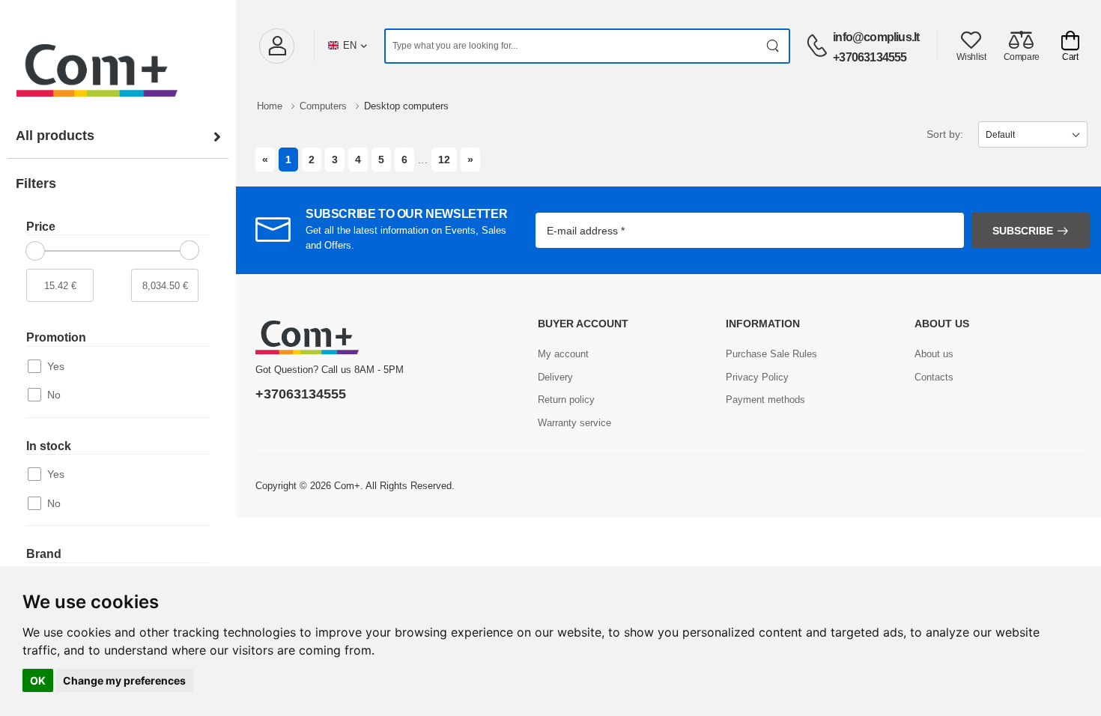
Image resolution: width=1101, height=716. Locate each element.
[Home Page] (118, 55)
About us (934, 353)
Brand (43, 553)
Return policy (566, 399)
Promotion (56, 337)
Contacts (934, 377)
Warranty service (574, 422)
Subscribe (1022, 231)
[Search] (773, 46)
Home (271, 106)
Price (40, 226)
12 (444, 160)
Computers (325, 106)
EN (350, 45)
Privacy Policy (757, 377)
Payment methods (765, 399)
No (54, 395)
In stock (48, 446)
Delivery (555, 377)
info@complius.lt (876, 37)
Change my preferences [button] (124, 680)
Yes (55, 366)
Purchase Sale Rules (771, 353)
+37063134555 (869, 57)
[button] (276, 46)
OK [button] (38, 680)
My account (563, 353)
